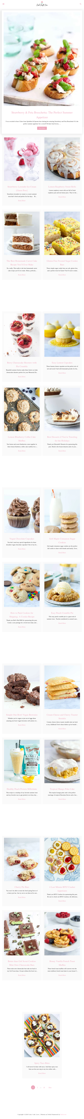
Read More (42, 128)
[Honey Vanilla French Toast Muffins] (62, 933)
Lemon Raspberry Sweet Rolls (62, 186)
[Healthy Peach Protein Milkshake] (22, 761)
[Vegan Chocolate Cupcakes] (22, 511)
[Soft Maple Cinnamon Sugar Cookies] (62, 511)
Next (50, 1087)
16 (44, 1087)
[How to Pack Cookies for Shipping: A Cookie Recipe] (22, 585)
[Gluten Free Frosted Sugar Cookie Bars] (62, 233)
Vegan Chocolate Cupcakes (22, 538)
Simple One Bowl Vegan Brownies (22, 714)
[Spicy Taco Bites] (42, 1035)
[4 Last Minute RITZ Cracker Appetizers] (62, 859)
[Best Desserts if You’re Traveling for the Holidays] (62, 409)
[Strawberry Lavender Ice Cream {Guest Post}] (22, 159)
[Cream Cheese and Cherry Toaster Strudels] (62, 687)
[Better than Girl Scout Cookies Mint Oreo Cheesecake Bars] (22, 933)
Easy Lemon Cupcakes (62, 362)
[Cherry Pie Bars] (22, 859)
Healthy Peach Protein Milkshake (22, 788)
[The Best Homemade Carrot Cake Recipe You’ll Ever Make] (22, 233)
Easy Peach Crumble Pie (62, 612)
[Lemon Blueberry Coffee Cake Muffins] (22, 409)
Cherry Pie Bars (22, 886)
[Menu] (3, 4)
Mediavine (63, 1114)
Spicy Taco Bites (42, 1063)
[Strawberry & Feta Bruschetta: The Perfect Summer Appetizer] (42, 59)
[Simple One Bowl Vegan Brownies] (22, 687)
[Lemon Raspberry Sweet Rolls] (62, 159)
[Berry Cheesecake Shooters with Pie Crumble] (22, 335)
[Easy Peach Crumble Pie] (62, 585)
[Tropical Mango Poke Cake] (62, 761)
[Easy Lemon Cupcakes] (62, 335)
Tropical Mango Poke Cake (62, 788)
